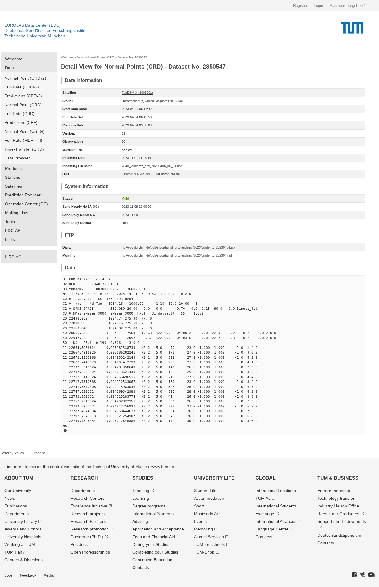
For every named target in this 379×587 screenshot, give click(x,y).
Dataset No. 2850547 (132, 57)
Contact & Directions (23, 559)
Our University (17, 490)
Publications (15, 506)
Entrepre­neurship (333, 490)
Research (84, 477)
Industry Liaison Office (338, 506)
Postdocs (79, 544)
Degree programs (149, 506)
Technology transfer (335, 498)
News (9, 498)
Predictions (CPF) (21, 122)
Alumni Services (209, 536)
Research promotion (89, 529)
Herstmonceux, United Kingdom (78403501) (153, 101)
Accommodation (209, 498)
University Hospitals (22, 536)
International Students (153, 513)
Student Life (205, 490)
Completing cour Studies (155, 552)
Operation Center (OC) (26, 203)
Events (200, 521)
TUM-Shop (204, 552)
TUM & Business (338, 477)
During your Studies (150, 544)
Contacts (140, 567)
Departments (16, 513)
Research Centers (87, 498)
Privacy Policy (12, 453)
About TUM (18, 477)
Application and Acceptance (158, 529)
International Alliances (276, 521)
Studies (142, 477)
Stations (12, 177)
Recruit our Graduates (338, 513)
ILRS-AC (13, 256)
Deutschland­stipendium (339, 535)
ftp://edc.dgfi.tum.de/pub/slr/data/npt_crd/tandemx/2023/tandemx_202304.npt (177, 255)
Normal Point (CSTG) (24, 131)
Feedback (28, 575)
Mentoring (203, 529)
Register (300, 5)
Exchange (265, 513)
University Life (214, 477)
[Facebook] (354, 575)
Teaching (140, 490)
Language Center (272, 529)
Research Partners (88, 521)
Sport (199, 506)
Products (13, 168)
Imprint (39, 453)
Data (9, 67)
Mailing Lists (16, 212)
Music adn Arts (207, 513)
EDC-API (13, 230)
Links (10, 239)
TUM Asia (265, 498)
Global (266, 477)
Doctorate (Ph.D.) (86, 536)
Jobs (8, 575)
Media (49, 575)
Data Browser (17, 158)
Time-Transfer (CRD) (24, 149)
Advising (140, 521)
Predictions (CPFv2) (23, 95)
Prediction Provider (23, 195)
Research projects (87, 513)
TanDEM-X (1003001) (137, 92)
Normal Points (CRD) (100, 57)
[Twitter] (362, 575)
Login (318, 5)
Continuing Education (152, 559)
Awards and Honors (22, 529)
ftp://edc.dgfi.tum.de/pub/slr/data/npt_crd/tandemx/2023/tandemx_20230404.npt (178, 247)
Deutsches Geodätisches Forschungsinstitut (45, 30)
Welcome (14, 59)
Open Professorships (90, 552)
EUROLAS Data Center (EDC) (32, 25)
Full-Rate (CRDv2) (21, 87)
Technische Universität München (34, 35)
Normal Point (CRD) (23, 104)
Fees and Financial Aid (153, 536)
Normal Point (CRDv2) (25, 78)
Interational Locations (276, 490)
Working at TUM (19, 544)
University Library (20, 521)
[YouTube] (371, 575)
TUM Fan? (14, 552)
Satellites (13, 186)
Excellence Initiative (88, 506)
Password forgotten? (347, 5)
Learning (140, 498)
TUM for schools (209, 544)
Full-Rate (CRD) (19, 113)
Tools (10, 221)
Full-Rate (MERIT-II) (23, 140)
